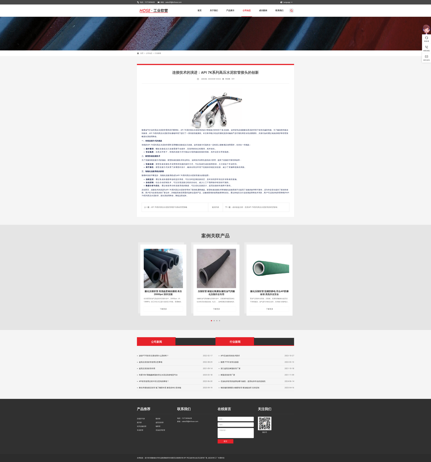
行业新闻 (158, 53)
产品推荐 (143, 409)
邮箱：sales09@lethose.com (171, 2)
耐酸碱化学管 (155, 458)
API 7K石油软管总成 (191, 458)
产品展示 (230, 10)
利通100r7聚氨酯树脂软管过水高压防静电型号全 (158, 375)
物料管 (158, 426)
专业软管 (140, 430)
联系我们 (279, 10)
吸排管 (158, 419)
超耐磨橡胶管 (165, 458)
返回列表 (215, 207)
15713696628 (187, 418)
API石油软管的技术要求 (230, 356)
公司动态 (247, 10)
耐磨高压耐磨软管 (176, 458)
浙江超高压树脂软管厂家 (230, 368)
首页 (200, 10)
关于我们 (214, 10)
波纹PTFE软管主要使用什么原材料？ (154, 356)
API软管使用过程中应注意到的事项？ (154, 381)
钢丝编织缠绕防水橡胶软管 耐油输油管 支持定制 (240, 388)
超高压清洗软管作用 (147, 368)
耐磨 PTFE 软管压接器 (230, 362)
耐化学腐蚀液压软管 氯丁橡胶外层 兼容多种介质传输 (160, 388)
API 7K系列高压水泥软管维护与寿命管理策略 (169, 207)
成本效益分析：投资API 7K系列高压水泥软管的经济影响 (254, 207)
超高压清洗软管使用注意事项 (150, 362)
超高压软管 (160, 422)
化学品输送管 (141, 426)
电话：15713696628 (147, 2)
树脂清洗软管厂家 (228, 375)
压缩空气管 (141, 419)
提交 (225, 441)
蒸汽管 (139, 422)
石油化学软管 (160, 430)
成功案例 (263, 10)
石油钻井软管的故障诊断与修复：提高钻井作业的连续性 (243, 381)
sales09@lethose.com (190, 421)
